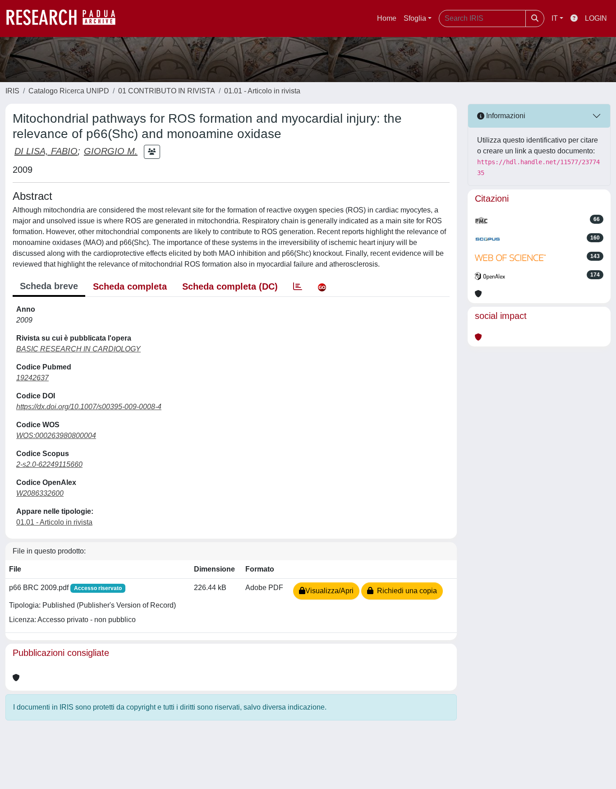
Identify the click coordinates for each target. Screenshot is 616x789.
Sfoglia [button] (415, 18)
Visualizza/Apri (329, 591)
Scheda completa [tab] (130, 286)
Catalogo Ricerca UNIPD (68, 91)
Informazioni (504, 116)
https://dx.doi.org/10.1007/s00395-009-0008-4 (88, 407)
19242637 (32, 378)
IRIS (12, 91)
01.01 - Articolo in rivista (262, 91)
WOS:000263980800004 (56, 435)
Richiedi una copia (405, 591)
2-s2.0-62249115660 (49, 464)
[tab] (297, 286)
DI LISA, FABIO (46, 151)
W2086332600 (40, 493)
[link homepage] (65, 18)
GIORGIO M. (111, 151)
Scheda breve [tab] (49, 286)
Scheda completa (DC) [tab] (230, 286)
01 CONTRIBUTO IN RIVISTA (166, 91)
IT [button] (555, 18)
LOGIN (596, 18)
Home (386, 18)
